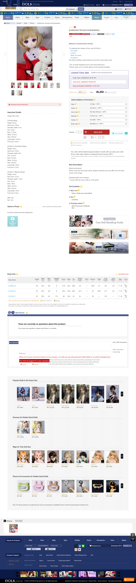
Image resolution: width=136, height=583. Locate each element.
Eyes (37, 17)
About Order (49, 555)
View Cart (127, 5)
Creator (106, 17)
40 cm (32, 23)
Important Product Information (19, 104)
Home (8, 23)
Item (116, 17)
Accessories (67, 17)
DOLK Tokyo (43, 566)
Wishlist (129, 9)
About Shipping (77, 145)
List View (119, 9)
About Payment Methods (99, 143)
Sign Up (115, 1)
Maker (97, 17)
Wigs (27, 17)
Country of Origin (126, 16)
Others (86, 17)
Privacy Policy (93, 581)
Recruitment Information (115, 581)
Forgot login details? (64, 560)
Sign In (121, 1)
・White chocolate (75, 55)
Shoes (57, 17)
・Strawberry (73, 58)
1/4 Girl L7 (12, 296)
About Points (77, 560)
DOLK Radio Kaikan (67, 566)
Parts (18, 17)
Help (99, 5)
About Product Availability (80, 143)
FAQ (92, 555)
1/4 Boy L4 (12, 286)
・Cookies (72, 53)
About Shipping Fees (117, 143)
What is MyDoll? (47, 300)
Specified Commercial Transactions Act (76, 581)
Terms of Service (102, 581)
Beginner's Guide (89, 5)
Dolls (8, 17)
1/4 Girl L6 (12, 291)
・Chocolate (73, 51)
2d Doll (19, 23)
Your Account (128, 1)
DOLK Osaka (54, 566)
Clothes (47, 17)
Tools (77, 17)
